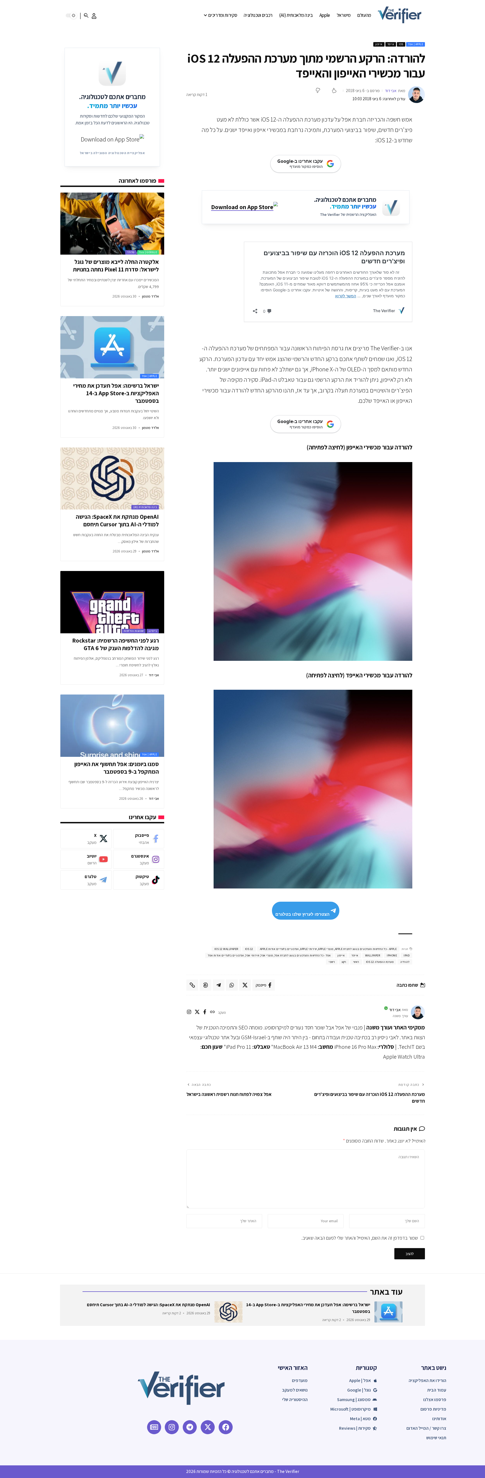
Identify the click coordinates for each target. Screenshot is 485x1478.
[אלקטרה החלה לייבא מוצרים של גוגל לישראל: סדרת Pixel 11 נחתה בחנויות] (112, 224)
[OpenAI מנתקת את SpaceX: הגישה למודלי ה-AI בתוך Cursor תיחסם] (112, 478)
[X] (197, 1012)
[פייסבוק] (205, 1012)
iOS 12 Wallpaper (226, 949)
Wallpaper (372, 955)
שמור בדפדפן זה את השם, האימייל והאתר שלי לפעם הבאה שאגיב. (359, 1238)
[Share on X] (245, 985)
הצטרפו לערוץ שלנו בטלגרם (302, 914)
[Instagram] (138, 859)
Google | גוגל (148, 252)
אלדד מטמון (150, 296)
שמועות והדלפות (134, 631)
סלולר (130, 252)
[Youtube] (85, 859)
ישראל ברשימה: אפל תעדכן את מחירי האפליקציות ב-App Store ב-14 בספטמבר (116, 393)
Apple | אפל (415, 44)
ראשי (356, 962)
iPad (406, 955)
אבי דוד (391, 90)
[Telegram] (85, 880)
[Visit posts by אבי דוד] (416, 94)
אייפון (379, 44)
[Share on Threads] (205, 985)
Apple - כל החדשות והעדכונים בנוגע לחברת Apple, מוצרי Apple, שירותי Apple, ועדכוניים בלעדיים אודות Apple (328, 949)
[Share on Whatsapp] (232, 985)
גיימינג (152, 631)
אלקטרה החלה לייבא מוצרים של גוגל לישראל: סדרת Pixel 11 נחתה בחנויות (116, 265)
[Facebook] (138, 838)
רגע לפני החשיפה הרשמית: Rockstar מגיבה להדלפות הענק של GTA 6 (115, 644)
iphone (392, 955)
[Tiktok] (138, 880)
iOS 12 (249, 949)
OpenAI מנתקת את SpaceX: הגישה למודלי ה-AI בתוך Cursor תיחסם (117, 520)
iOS (401, 44)
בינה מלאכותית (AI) (145, 507)
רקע (344, 962)
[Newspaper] (154, 1427)
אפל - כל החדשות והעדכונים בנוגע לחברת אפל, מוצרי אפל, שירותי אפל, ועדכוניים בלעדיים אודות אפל (269, 955)
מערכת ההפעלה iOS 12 (380, 962)
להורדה (404, 962)
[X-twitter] (208, 1427)
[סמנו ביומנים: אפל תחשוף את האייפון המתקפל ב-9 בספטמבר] (112, 726)
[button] (94, 16)
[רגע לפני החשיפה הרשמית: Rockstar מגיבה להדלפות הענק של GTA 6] (112, 602)
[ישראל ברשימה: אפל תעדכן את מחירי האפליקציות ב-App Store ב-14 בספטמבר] (112, 347)
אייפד (390, 44)
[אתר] (212, 1012)
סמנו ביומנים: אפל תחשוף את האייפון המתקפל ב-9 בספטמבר (116, 767)
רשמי (332, 962)
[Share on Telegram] (219, 985)
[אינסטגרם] (189, 1012)
